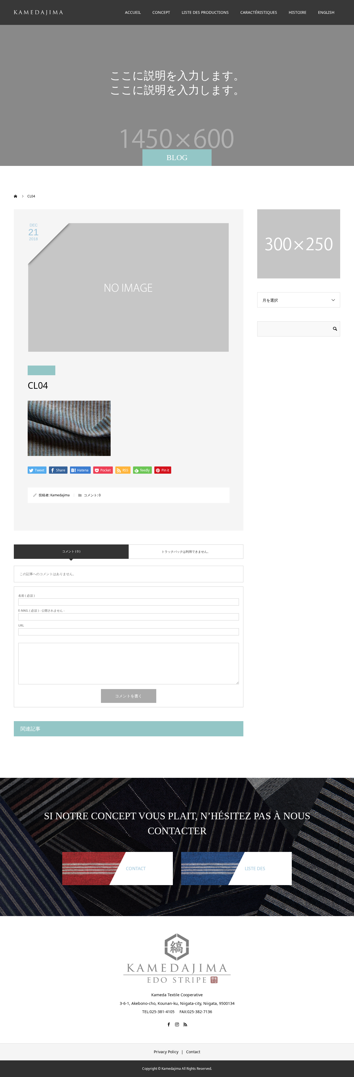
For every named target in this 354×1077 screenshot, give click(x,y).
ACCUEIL (133, 12)
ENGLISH (326, 12)
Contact (193, 1051)
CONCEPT (161, 12)
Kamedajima (60, 495)
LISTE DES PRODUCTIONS (205, 12)
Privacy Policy (166, 1051)
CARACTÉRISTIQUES (258, 12)
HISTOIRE (297, 12)
